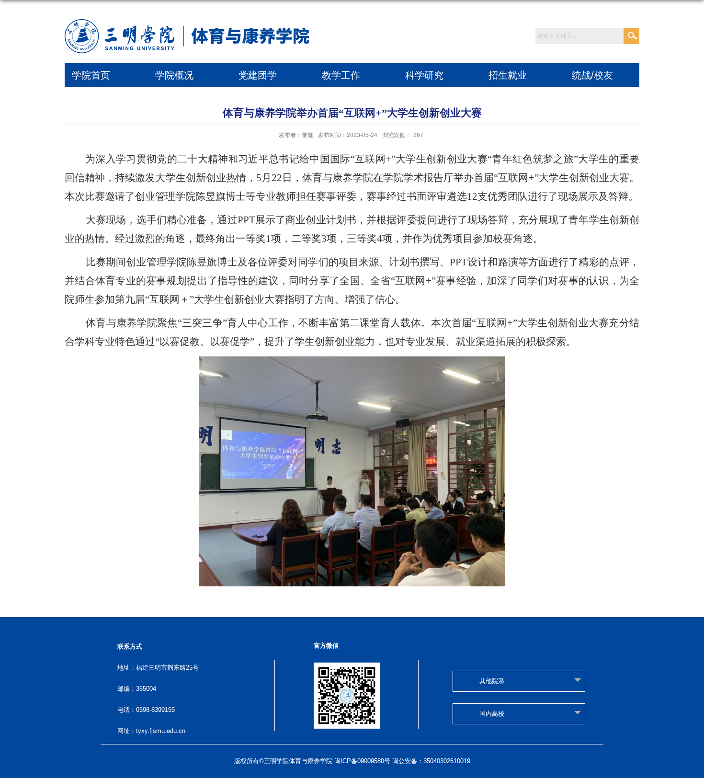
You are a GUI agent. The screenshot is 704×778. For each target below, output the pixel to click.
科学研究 (424, 75)
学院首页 (91, 75)
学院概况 (174, 75)
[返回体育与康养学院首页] (189, 24)
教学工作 (341, 75)
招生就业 (507, 75)
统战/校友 (592, 75)
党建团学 (257, 75)
